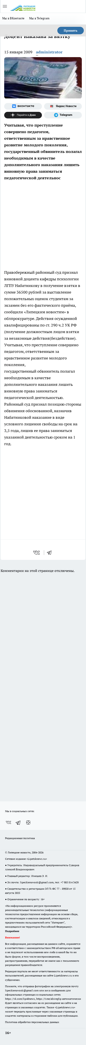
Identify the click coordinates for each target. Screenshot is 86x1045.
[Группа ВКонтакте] (23, 106)
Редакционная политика (20, 838)
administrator (49, 51)
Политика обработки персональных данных (32, 1022)
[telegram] (50, 553)
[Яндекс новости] (63, 106)
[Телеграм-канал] (63, 115)
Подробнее (12, 931)
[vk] (37, 553)
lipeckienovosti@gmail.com (37, 882)
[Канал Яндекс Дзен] (23, 115)
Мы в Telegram (39, 18)
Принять (70, 31)
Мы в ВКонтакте (13, 18)
